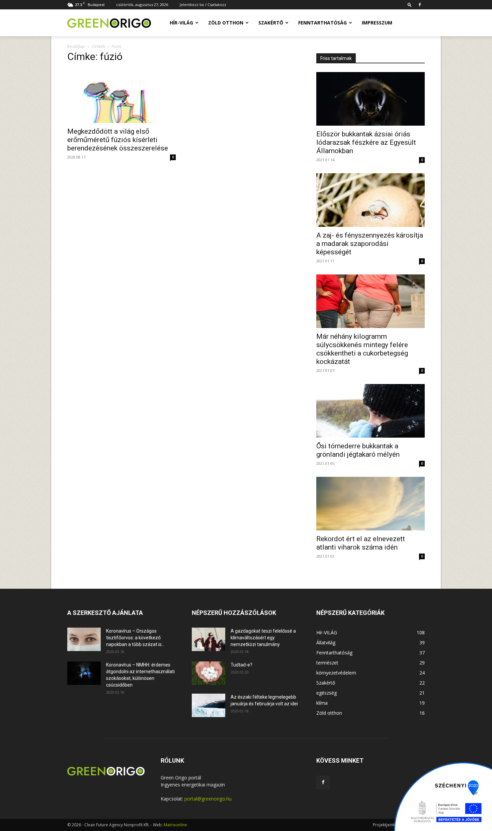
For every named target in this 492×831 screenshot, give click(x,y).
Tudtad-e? (241, 664)
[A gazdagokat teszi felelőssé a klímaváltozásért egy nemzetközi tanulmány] (208, 639)
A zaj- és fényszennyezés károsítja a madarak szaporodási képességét (369, 243)
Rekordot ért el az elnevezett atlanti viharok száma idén (360, 543)
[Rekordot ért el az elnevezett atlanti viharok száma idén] (370, 503)
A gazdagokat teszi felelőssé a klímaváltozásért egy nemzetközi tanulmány (263, 637)
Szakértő (270, 22)
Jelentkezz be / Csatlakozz (203, 4)
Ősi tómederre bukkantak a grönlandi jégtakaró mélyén (358, 450)
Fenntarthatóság (322, 22)
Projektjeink (384, 825)
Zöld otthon (225, 22)
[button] (410, 4)
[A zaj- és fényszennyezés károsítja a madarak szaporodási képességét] (370, 200)
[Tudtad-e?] (208, 673)
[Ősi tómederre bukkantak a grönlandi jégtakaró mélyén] (370, 411)
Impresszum (377, 22)
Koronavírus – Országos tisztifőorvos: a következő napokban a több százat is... (135, 637)
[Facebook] (420, 4)
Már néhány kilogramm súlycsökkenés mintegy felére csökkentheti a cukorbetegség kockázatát (362, 349)
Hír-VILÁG (181, 22)
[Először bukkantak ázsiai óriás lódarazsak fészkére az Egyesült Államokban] (370, 99)
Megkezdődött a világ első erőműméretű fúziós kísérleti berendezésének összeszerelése (117, 139)
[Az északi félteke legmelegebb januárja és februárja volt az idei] (208, 705)
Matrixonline (175, 825)
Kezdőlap (76, 46)
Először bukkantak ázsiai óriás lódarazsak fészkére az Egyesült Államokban (366, 142)
